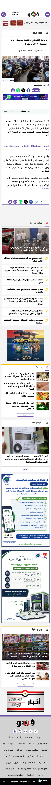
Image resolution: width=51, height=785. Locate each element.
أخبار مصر (39, 737)
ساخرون (30, 756)
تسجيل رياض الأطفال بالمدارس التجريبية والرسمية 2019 (26, 148)
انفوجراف (42, 762)
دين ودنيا (41, 756)
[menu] (47, 14)
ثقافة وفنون (42, 744)
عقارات (19, 750)
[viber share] (10, 202)
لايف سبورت (9, 769)
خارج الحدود (8, 744)
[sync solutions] (42, 782)
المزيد (25, 415)
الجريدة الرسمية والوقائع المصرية (32, 769)
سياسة (28, 737)
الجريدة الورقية (11, 762)
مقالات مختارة (32, 750)
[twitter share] (23, 90)
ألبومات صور (18, 756)
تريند (8, 756)
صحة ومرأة (8, 750)
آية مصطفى (40, 85)
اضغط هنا (44, 189)
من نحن (40, 775)
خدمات (44, 750)
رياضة (19, 737)
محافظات (21, 744)
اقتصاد (11, 737)
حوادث (31, 744)
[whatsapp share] (18, 90)
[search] (3, 14)
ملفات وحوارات (28, 762)
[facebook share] (28, 90)
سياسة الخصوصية (16, 775)
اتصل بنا (30, 775)
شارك (34, 90)
